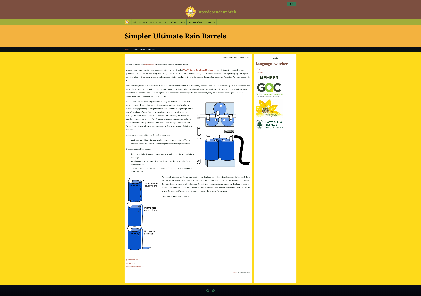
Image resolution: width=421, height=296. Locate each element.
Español (260, 72)
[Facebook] (208, 290)
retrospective (150, 65)
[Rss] (213, 290)
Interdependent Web (216, 12)
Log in (235, 272)
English (259, 69)
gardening (130, 263)
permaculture (132, 260)
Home (127, 49)
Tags (128, 256)
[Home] (190, 11)
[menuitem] (136, 22)
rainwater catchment (135, 267)
